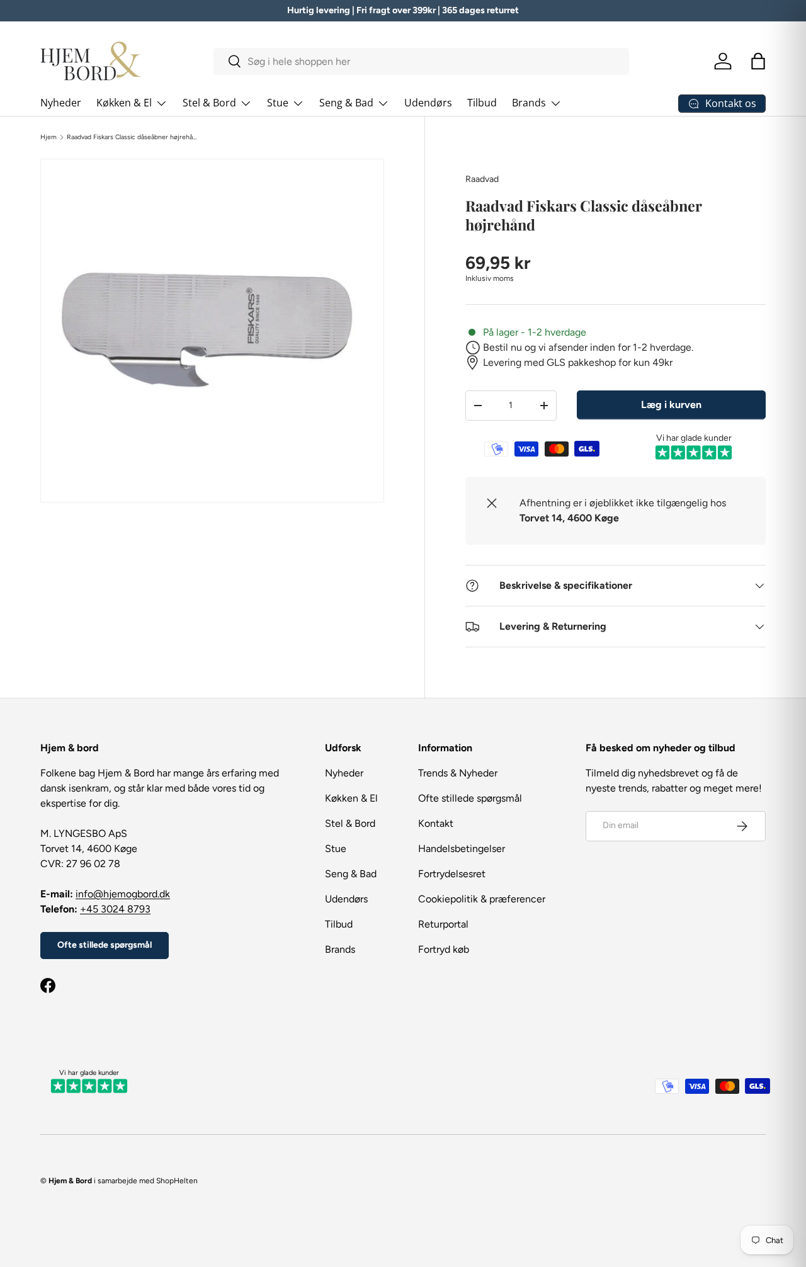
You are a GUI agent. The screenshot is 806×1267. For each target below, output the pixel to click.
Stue (277, 103)
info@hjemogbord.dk (123, 894)
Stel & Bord (209, 103)
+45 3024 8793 (115, 909)
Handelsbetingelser (461, 849)
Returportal (443, 924)
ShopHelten (177, 1180)
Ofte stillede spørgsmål (104, 945)
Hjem (48, 137)
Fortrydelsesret (451, 874)
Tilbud (482, 103)
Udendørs (428, 103)
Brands (529, 103)
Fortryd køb (443, 949)
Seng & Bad (346, 103)
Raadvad (482, 179)
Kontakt (435, 823)
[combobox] (421, 61)
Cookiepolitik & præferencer (481, 899)
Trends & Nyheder (457, 773)
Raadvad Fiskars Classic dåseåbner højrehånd (132, 137)
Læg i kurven (671, 405)
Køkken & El (124, 103)
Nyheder (60, 103)
